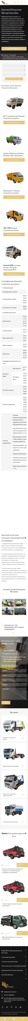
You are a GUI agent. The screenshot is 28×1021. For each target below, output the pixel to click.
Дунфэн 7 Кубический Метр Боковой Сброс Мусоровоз (13, 154)
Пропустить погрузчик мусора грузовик (9, 794)
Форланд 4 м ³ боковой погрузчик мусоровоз (11, 192)
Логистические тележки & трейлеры (13, 966)
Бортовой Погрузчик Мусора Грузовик (15, 58)
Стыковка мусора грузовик (10, 822)
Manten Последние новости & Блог (14, 834)
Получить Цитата (14, 48)
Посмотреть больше (14, 122)
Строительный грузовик (9, 961)
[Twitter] (4, 1019)
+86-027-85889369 (9, 650)
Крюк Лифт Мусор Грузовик (11, 766)
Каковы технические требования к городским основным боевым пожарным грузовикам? (12, 870)
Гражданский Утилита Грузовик (12, 970)
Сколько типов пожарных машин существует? (12, 904)
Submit (6, 702)
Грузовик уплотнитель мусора (9, 738)
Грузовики (12, 55)
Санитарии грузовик (9, 57)
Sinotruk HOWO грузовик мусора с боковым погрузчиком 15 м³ (11, 267)
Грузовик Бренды (7, 975)
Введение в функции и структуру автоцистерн (12, 938)
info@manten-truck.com (11, 654)
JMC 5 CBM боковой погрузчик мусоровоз (11, 229)
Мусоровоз (20, 57)
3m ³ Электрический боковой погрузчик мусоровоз (13, 117)
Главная (5, 55)
